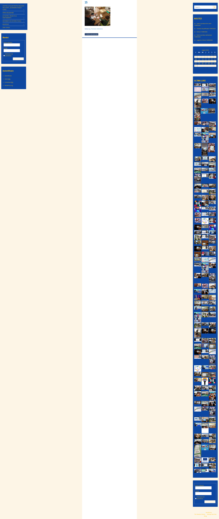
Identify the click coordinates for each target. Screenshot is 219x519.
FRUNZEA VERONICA (97, 29)
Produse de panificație (203, 28)
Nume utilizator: (8, 42)
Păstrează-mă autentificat (9, 55)
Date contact (6, 27)
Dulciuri (199, 32)
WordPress (209, 512)
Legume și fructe (201, 40)
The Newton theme (199, 514)
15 (86, 2)
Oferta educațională (8, 12)
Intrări (7, 79)
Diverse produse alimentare (204, 35)
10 (195, 59)
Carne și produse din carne (204, 23)
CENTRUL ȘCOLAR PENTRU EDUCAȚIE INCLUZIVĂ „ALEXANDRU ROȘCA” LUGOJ (13, 7)
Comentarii (9, 82)
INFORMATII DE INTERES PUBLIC (12, 21)
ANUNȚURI (6, 24)
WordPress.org (9, 85)
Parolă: (5, 48)
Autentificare (18, 59)
